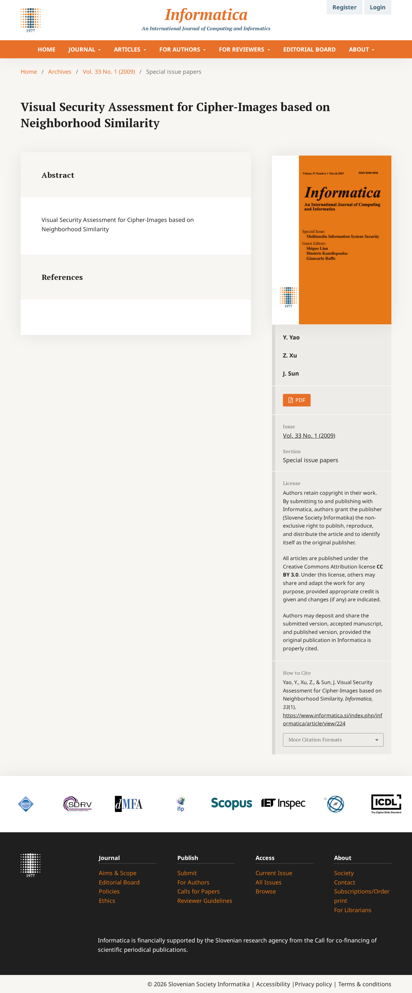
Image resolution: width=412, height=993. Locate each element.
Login (378, 7)
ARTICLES (128, 49)
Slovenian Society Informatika (209, 984)
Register (344, 7)
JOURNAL (83, 49)
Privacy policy (314, 984)
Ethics (107, 900)
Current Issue (274, 873)
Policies (109, 891)
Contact (344, 882)
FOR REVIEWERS (242, 49)
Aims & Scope (117, 873)
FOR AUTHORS (180, 49)
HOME (46, 49)
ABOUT (359, 49)
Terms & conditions (364, 984)
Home (29, 71)
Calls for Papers (198, 891)
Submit (187, 873)
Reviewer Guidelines (204, 900)
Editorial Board (309, 49)
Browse (266, 891)
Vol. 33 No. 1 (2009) (109, 71)
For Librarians (352, 910)
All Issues (269, 882)
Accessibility (274, 984)
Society (344, 873)
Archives (59, 71)
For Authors (193, 882)
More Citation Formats (315, 739)
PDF (299, 400)
